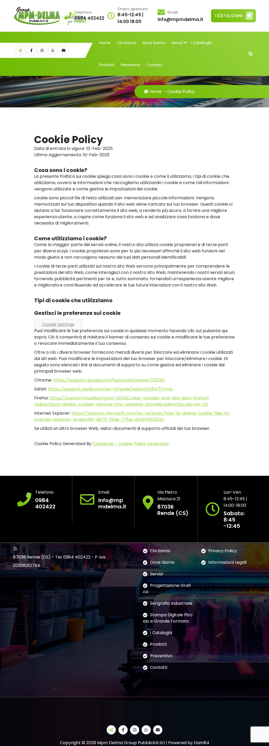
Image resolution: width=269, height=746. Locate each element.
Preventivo (131, 64)
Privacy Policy (222, 551)
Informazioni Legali (227, 562)
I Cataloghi (201, 42)
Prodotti (107, 64)
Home (105, 42)
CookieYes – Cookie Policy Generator (130, 444)
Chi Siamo (126, 42)
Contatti (155, 64)
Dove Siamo (153, 42)
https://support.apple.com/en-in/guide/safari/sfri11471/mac (110, 389)
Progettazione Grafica (167, 588)
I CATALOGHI (228, 16)
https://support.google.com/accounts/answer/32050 (109, 380)
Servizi (177, 42)
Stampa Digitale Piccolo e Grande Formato (168, 618)
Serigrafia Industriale (171, 603)
